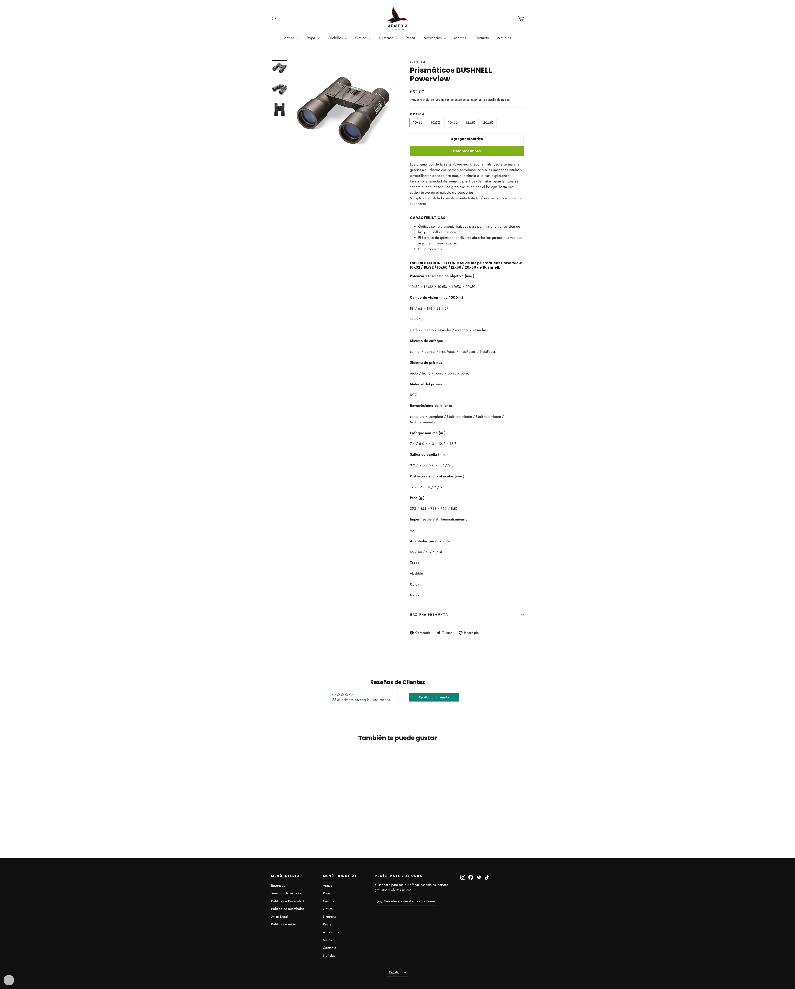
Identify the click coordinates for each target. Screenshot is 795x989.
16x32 (435, 122)
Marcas (460, 38)
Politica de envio (283, 924)
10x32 (418, 122)
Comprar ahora (467, 151)
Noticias (504, 38)
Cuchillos (336, 38)
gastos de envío (451, 100)
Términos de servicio (286, 893)
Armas (289, 38)
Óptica (361, 38)
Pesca (410, 38)
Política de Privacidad (287, 901)
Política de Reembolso (287, 908)
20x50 (488, 122)
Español (395, 972)
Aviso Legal (279, 916)
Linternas (386, 38)
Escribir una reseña (434, 697)
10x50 (453, 122)
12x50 (470, 122)
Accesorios (433, 38)
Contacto (482, 38)
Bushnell (418, 62)
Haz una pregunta (429, 615)
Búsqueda (278, 885)
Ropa (311, 38)
